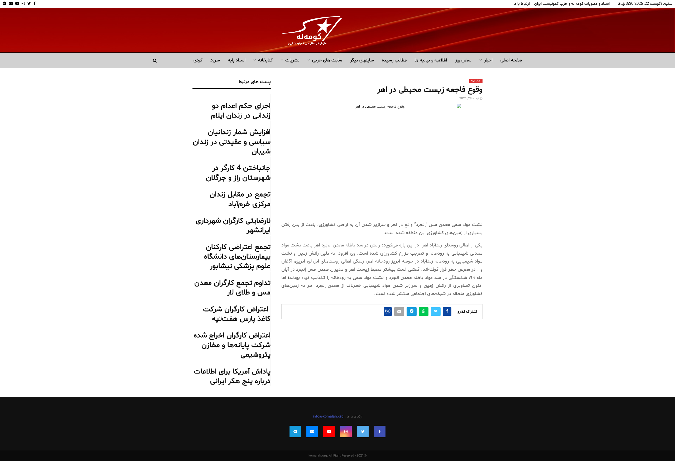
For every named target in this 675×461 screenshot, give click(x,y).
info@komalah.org (328, 416)
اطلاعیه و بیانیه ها (430, 60)
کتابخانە (265, 60)
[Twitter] (363, 431)
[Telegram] (295, 431)
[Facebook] (379, 431)
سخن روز (463, 60)
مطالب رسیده (394, 60)
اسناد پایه (236, 60)
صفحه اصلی (511, 60)
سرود (215, 60)
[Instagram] (346, 431)
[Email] (312, 431)
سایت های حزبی (327, 60)
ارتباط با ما (521, 4)
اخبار (488, 60)
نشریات (292, 60)
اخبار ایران (476, 81)
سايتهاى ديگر (362, 60)
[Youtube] (329, 431)
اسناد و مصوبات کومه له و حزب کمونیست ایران (572, 4)
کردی (198, 60)
